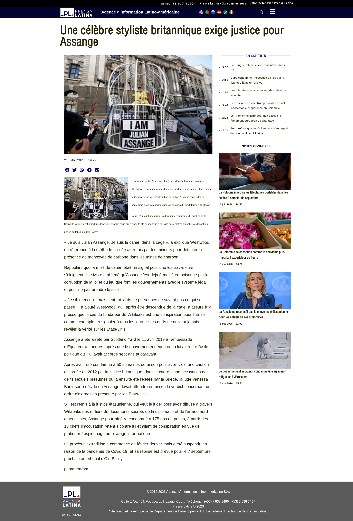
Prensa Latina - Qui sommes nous (223, 3)
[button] (261, 12)
